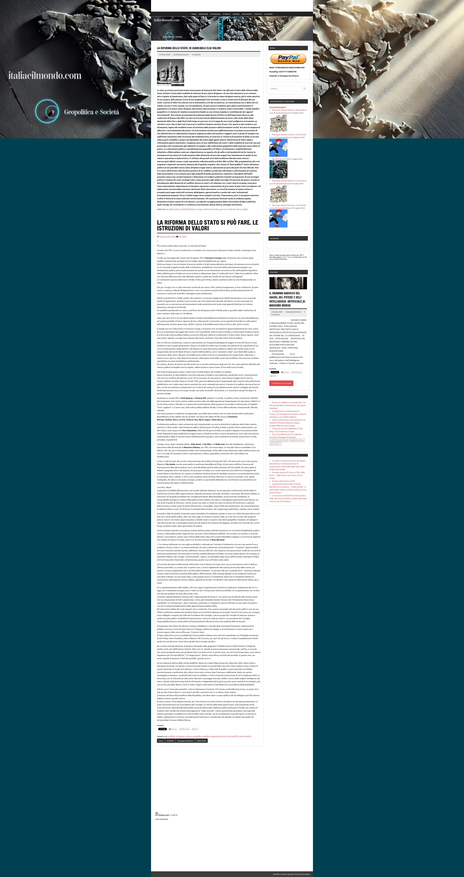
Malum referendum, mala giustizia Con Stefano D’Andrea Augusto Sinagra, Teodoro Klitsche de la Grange (287, 422)
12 (271, 444)
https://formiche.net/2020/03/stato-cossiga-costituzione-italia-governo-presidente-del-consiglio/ (206, 209)
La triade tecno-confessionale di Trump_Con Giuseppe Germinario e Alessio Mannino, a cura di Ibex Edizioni (287, 414)
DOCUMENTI (247, 14)
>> (280, 444)
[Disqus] (208, 779)
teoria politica (245, 736)
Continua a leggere (281, 383)
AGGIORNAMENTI (277, 107)
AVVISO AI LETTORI (280, 159)
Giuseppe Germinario (185, 741)
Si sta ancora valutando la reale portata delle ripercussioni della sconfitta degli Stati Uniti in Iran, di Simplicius (288, 498)
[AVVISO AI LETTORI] (278, 177)
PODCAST (258, 14)
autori (161, 741)
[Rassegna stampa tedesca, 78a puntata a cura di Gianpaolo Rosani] (278, 131)
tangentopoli (215, 736)
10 (298, 440)
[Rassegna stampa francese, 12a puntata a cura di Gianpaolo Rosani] (278, 156)
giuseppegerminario (181, 54)
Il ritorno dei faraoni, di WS (283, 481)
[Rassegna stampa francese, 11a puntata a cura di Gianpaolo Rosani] (278, 226)
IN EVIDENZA (215, 14)
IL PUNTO (226, 14)
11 (303, 440)
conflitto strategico (176, 736)
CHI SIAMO (268, 14)
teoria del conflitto (230, 736)
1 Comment (196, 54)
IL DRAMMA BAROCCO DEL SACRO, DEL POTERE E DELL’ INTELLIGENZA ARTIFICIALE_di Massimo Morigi (287, 299)
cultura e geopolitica (193, 736)
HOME (193, 14)
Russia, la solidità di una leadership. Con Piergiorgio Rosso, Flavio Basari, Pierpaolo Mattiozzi (287, 405)
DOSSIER (236, 14)
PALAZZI (182, 236)
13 (275, 444)
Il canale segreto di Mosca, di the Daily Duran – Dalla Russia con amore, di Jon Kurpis (287, 475)
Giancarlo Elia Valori (167, 236)
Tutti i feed (287, 257)
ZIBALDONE (203, 14)
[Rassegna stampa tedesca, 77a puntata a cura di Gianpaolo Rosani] (278, 202)
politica (206, 736)
